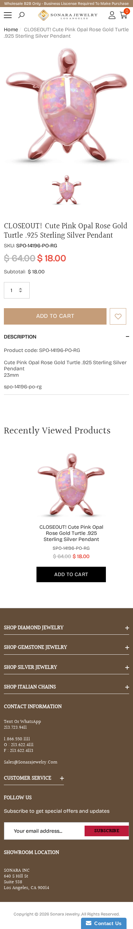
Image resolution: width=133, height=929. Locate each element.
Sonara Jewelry (65, 914)
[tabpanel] (66, 516)
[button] (21, 15)
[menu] (8, 15)
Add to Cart (55, 315)
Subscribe (106, 831)
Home (11, 29)
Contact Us (106, 923)
